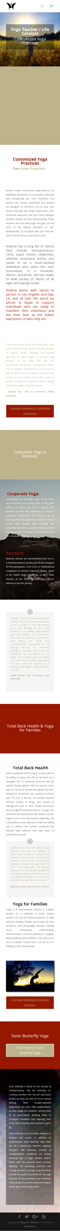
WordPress (30, 1226)
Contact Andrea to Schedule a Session (30, 411)
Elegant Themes (29, 1222)
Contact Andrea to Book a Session (30, 1002)
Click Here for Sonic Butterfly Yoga (30, 1050)
